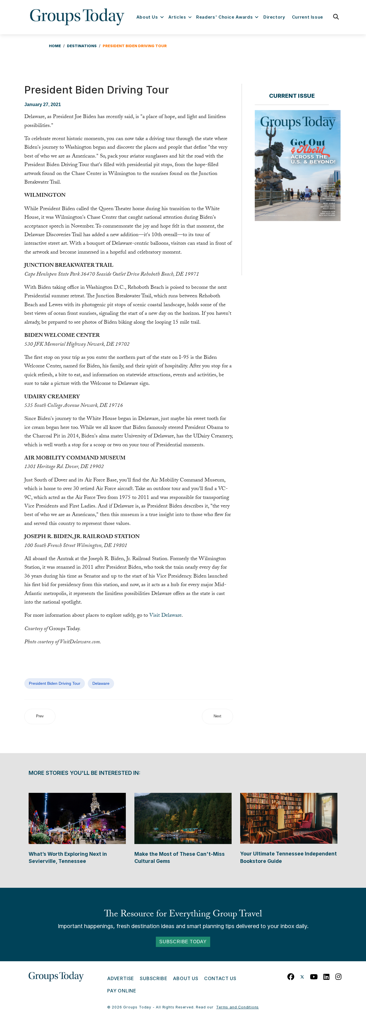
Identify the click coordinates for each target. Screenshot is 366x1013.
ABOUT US (185, 978)
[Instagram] (338, 975)
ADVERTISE (120, 978)
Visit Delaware (165, 615)
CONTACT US (220, 978)
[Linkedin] (326, 975)
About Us (147, 17)
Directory (274, 17)
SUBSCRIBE (153, 978)
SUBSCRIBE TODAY (183, 941)
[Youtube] (314, 975)
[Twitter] (302, 975)
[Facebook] (291, 975)
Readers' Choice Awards (224, 17)
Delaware (101, 683)
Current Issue (307, 17)
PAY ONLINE (121, 991)
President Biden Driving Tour (54, 683)
